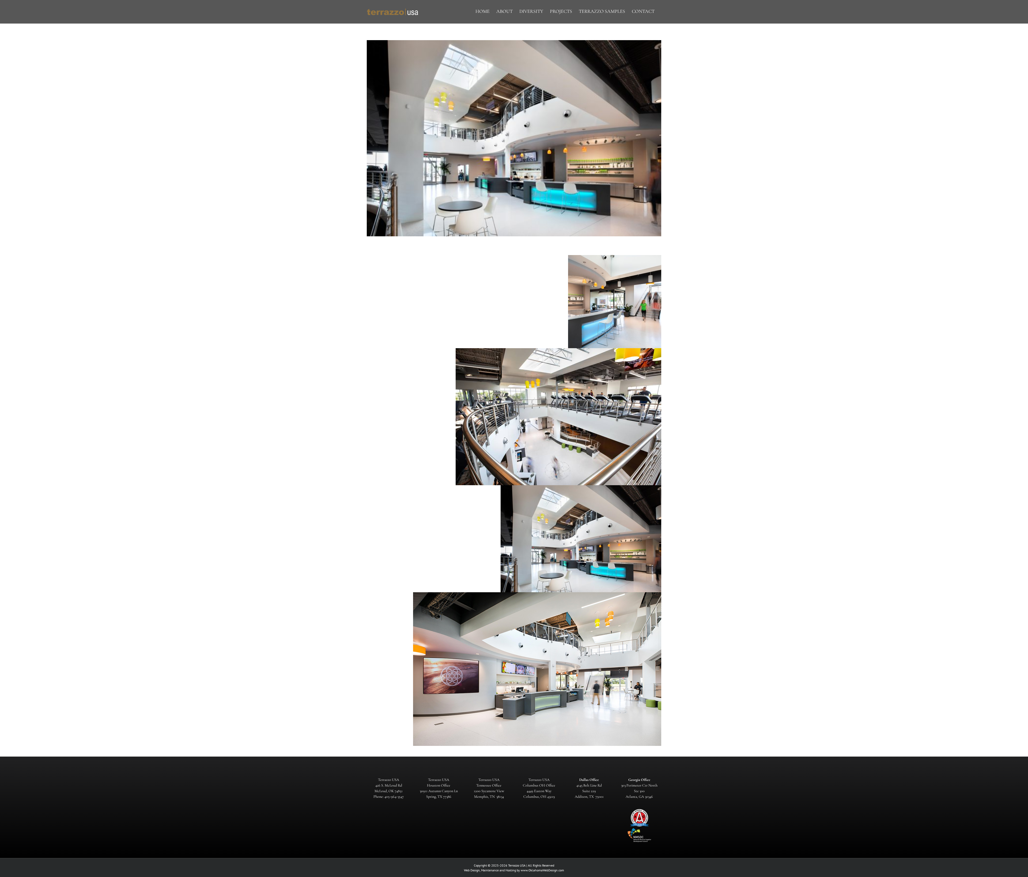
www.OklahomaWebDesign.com (542, 870)
